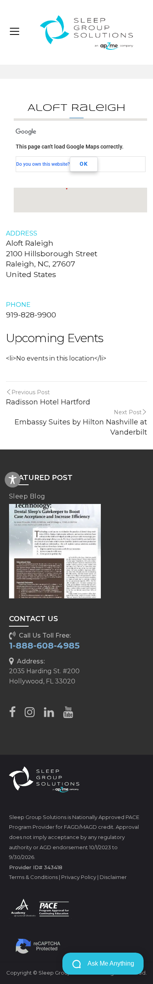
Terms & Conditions (33, 877)
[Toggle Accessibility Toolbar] (12, 479)
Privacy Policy (78, 877)
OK (84, 164)
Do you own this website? (43, 164)
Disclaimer (113, 877)
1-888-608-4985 (44, 645)
